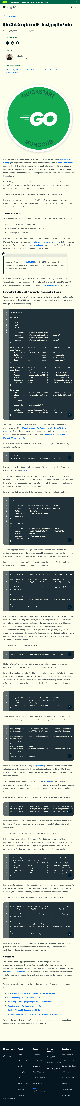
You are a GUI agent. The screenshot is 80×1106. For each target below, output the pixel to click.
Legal (20, 1066)
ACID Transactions (68, 1078)
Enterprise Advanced (54, 1063)
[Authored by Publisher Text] (70, 415)
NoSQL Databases (68, 1060)
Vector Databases (67, 1054)
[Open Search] (71, 7)
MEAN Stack (66, 1095)
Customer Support (39, 1078)
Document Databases (69, 1066)
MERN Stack (66, 1083)
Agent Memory (67, 1089)
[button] (11, 1056)
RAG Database (66, 1072)
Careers (20, 1054)
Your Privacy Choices (39, 1091)
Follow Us (21, 1095)
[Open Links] (76, 7)
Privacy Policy (22, 1072)
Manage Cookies (38, 1083)
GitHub (20, 1078)
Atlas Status (36, 1066)
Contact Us (36, 1054)
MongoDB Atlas (52, 1057)
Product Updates (38, 1072)
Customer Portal (38, 1060)
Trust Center (22, 1089)
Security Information (25, 1083)
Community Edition (53, 1068)
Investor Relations (24, 1060)
